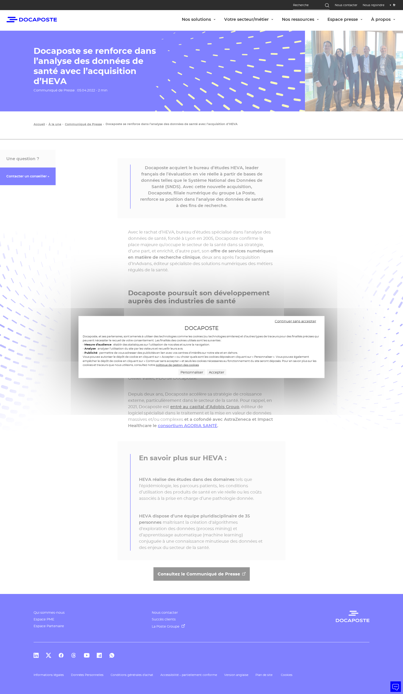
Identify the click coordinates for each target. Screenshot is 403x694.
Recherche (301, 5)
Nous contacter (346, 5)
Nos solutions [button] (201, 19)
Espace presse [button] (347, 19)
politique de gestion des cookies (177, 365)
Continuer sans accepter (295, 321)
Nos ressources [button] (302, 19)
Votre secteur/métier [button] (251, 19)
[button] (395, 686)
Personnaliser (192, 372)
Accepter (216, 372)
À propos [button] (385, 19)
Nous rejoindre (373, 5)
